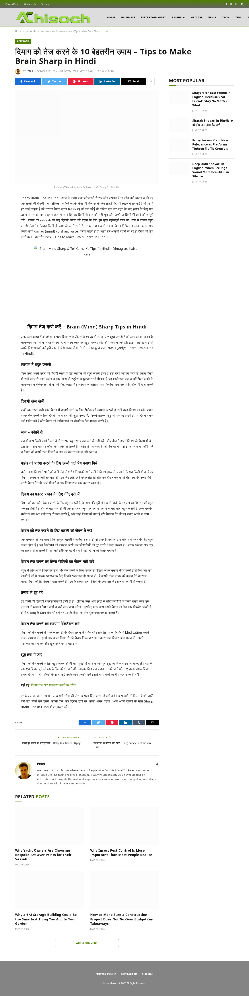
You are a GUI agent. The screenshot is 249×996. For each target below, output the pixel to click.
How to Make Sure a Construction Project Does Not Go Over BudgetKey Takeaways (121, 919)
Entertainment (153, 17)
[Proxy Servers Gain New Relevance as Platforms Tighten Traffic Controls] (179, 145)
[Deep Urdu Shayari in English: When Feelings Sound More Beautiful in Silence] (179, 168)
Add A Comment (87, 943)
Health (196, 17)
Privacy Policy (12, 4)
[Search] (242, 4)
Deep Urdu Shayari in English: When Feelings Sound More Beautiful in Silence (210, 170)
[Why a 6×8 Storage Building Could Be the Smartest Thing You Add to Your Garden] (49, 890)
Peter (29, 71)
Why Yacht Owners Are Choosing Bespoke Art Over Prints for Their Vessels (43, 854)
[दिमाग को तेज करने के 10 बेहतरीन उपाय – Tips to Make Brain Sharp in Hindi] (87, 137)
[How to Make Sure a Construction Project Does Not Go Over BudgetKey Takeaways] (124, 890)
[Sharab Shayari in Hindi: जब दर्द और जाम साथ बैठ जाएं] (179, 125)
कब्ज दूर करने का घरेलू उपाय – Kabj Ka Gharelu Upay (51, 743)
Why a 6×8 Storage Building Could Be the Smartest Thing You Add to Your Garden (46, 919)
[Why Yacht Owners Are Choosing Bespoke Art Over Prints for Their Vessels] (49, 826)
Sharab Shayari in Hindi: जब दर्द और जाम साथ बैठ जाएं (213, 123)
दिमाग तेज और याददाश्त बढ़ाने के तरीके (53, 685)
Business (128, 17)
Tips (238, 17)
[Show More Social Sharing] (151, 81)
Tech (225, 17)
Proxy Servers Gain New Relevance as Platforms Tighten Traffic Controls (210, 144)
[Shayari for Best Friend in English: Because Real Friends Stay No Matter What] (179, 97)
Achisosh (23, 41)
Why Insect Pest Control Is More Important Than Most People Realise (121, 852)
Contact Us (30, 4)
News (212, 17)
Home (111, 17)
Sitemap (45, 4)
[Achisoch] (53, 17)
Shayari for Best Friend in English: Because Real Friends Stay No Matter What (211, 99)
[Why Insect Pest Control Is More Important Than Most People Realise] (124, 826)
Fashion (178, 17)
